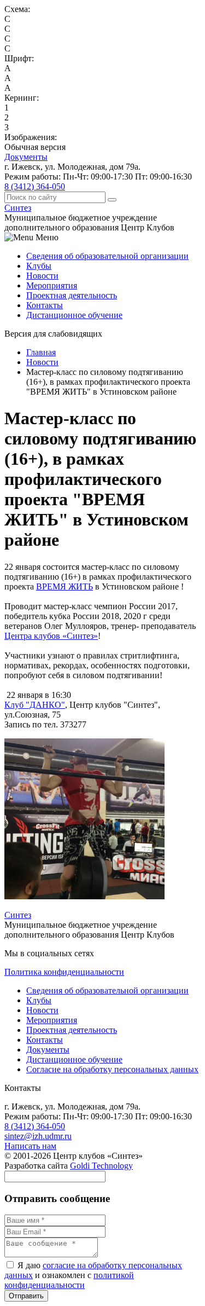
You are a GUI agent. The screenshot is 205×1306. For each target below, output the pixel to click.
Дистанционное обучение (74, 315)
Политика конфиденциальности (64, 971)
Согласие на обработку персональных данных (112, 1069)
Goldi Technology (101, 1165)
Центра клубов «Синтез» (51, 635)
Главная (41, 352)
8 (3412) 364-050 (34, 186)
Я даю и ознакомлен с (93, 1275)
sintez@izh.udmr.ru (38, 1136)
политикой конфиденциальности (69, 1280)
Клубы (38, 265)
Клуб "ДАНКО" (34, 704)
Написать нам (30, 1146)
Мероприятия (51, 285)
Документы (26, 156)
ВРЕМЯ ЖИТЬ (64, 586)
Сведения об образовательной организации (107, 256)
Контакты (44, 305)
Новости (42, 275)
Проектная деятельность (71, 295)
